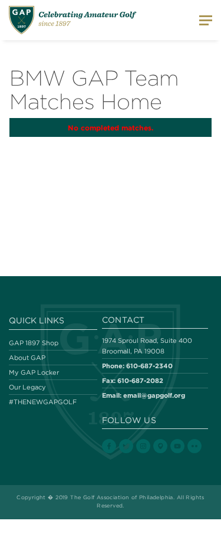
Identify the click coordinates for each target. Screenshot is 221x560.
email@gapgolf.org (154, 395)
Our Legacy (27, 387)
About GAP (27, 357)
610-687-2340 (149, 365)
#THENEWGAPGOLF (43, 402)
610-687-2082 (140, 380)
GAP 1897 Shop (33, 343)
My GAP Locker (34, 372)
